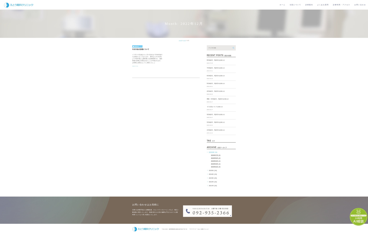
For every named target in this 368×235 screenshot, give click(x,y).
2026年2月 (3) (216, 166)
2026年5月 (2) (216, 158)
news (137, 46)
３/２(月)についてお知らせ (215, 106)
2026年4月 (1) (216, 161)
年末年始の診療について (140, 49)
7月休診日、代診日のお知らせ (216, 68)
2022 (184, 40)
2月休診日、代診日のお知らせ (216, 122)
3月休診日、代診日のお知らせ (216, 114)
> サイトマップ (192, 229)
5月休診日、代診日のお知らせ (216, 83)
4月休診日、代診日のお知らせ (216, 91)
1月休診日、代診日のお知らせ (216, 130)
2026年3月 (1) (216, 164)
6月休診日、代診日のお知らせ (216, 75)
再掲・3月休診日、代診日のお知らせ (218, 99)
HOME (180, 40)
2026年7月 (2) (216, 155)
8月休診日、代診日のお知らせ (216, 60)
